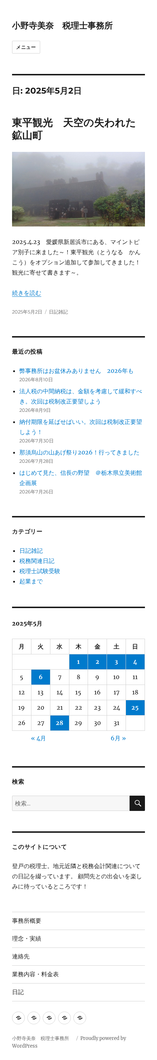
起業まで (31, 581)
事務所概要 (26, 920)
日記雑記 (58, 312)
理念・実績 (26, 938)
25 (135, 707)
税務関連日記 (36, 560)
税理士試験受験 (39, 571)
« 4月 (38, 738)
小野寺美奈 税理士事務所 (66, 25)
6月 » (118, 738)
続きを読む (26, 292)
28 (59, 722)
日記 (18, 992)
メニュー (26, 47)
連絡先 (21, 956)
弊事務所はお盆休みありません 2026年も (76, 370)
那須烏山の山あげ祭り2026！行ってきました (79, 452)
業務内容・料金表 (35, 974)
